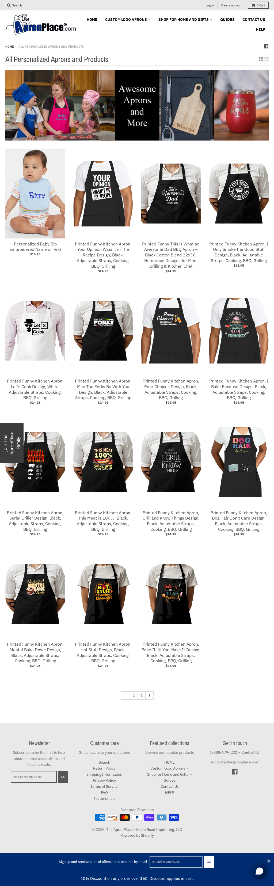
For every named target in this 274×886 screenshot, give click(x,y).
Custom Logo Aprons (167, 768)
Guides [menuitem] (227, 19)
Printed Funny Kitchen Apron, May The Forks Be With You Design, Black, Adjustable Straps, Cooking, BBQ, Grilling (103, 389)
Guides (169, 780)
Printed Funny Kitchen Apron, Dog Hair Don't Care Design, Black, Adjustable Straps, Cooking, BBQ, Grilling (239, 521)
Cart (261, 5)
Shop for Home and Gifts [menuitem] (183, 19)
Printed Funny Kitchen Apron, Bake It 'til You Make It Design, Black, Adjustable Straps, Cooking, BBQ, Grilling (171, 652)
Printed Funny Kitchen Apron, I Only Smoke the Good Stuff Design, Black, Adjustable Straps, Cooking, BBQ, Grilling (238, 252)
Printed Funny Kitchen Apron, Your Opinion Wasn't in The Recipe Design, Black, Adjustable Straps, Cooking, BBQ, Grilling (103, 255)
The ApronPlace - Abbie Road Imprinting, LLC (144, 829)
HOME (169, 762)
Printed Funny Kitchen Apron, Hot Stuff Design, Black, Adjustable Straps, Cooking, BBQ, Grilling (103, 652)
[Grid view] (261, 58)
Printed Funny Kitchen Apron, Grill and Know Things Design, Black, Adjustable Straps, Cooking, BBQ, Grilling (171, 521)
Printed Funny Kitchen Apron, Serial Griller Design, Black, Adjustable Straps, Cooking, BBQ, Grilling (35, 521)
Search (104, 762)
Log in (210, 5)
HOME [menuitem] (92, 19)
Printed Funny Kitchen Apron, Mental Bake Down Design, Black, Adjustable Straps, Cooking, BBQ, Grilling (35, 652)
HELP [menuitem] (260, 29)
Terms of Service (104, 786)
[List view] (266, 58)
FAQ (104, 792)
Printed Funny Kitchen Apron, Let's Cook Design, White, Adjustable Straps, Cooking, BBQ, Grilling (35, 389)
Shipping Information (104, 774)
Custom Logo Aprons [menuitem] (126, 19)
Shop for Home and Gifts (167, 774)
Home (9, 46)
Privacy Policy (104, 780)
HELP (169, 792)
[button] (12, 443)
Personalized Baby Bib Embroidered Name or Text (35, 246)
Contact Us (170, 786)
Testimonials (104, 798)
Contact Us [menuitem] (253, 19)
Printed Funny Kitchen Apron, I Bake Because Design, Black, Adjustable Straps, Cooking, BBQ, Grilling (238, 389)
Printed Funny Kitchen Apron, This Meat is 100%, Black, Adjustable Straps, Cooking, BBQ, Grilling (103, 521)
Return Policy (104, 768)
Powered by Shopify (137, 835)
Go (209, 862)
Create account (232, 5)
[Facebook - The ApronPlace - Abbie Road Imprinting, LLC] (266, 46)
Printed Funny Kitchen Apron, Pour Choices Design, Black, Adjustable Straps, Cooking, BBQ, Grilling (171, 389)
